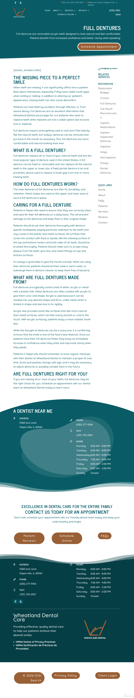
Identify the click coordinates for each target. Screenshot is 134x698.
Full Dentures (108, 103)
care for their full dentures (34, 214)
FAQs (101, 200)
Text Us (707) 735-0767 (73, 2)
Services (69, 11)
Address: (24, 418)
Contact (103, 222)
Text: (78, 430)
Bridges (104, 92)
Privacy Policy (66, 675)
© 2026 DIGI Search (32, 678)
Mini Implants (108, 157)
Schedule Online (65, 14)
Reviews (103, 217)
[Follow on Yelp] (21, 3)
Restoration (105, 88)
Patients (83, 11)
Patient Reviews (29, 538)
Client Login (107, 675)
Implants (105, 146)
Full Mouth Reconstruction (108, 113)
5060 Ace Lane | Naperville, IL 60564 (103, 3)
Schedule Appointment (99, 46)
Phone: (79, 420)
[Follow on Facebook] (15, 3)
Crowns (104, 98)
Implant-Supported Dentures (106, 137)
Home (47, 11)
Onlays (104, 163)
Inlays (103, 152)
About (56, 11)
